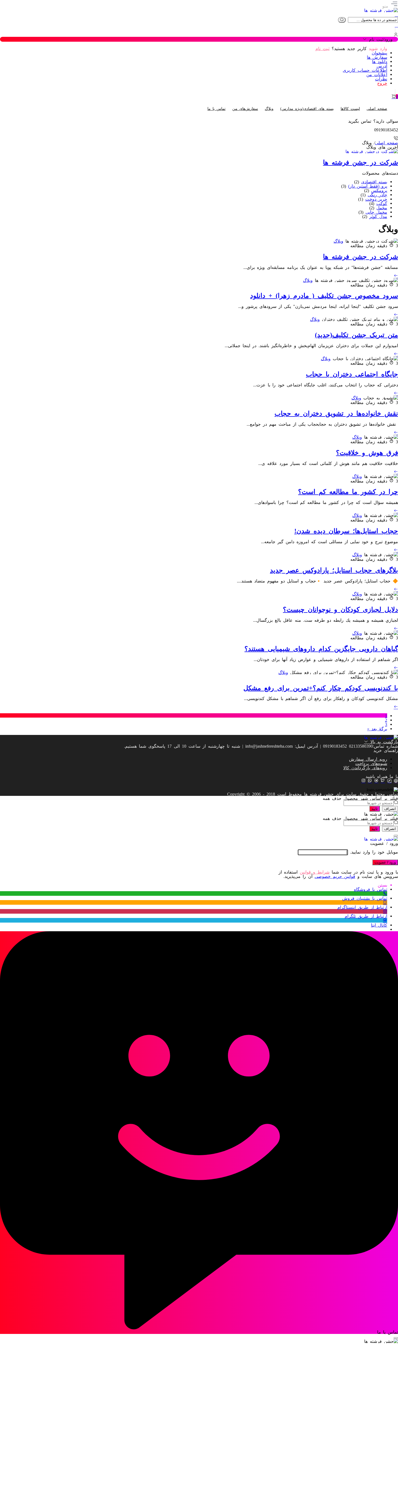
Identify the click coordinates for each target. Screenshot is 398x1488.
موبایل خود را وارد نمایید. (374, 851)
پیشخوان (379, 52)
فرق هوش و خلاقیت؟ (367, 452)
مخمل (381, 207)
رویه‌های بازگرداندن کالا (365, 767)
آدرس (382, 65)
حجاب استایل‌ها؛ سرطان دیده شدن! (346, 530)
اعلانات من (376, 74)
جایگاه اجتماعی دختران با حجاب (352, 373)
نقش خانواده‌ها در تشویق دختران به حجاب (336, 412)
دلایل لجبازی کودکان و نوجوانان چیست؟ (340, 608)
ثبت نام (322, 48)
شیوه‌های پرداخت (371, 763)
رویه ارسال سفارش (368, 759)
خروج (382, 83)
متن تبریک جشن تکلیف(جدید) (356, 334)
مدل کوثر (378, 216)
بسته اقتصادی (374, 181)
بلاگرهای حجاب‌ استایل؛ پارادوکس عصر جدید (334, 569)
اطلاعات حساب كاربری (365, 70)
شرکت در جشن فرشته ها (360, 256)
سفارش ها (377, 57)
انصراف (390, 809)
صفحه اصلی (386, 142)
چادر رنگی (377, 194)
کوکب (381, 203)
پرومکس (379, 190)
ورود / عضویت (385, 862)
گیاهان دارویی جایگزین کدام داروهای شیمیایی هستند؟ (321, 648)
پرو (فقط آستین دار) (367, 186)
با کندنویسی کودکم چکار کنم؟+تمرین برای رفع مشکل (320, 687)
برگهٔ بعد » (377, 728)
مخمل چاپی (376, 212)
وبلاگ (338, 241)
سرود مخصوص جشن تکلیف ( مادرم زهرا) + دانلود (324, 295)
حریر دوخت (376, 199)
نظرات (381, 78)
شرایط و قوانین (315, 872)
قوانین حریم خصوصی (335, 876)
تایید (374, 809)
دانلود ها (379, 61)
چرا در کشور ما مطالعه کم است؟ (348, 491)
